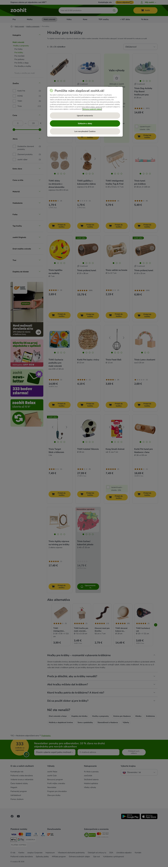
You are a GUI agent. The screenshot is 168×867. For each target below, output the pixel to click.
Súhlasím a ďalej (85, 123)
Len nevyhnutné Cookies (85, 131)
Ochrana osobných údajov (92, 109)
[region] (85, 112)
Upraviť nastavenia (85, 115)
